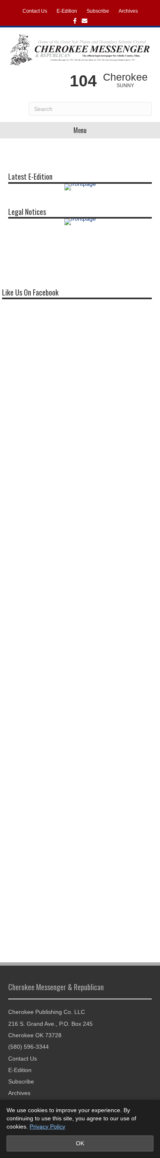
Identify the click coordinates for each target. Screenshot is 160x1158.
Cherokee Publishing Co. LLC (46, 1012)
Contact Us (35, 11)
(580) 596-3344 (28, 1046)
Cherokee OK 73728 (35, 1035)
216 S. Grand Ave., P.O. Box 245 (50, 1023)
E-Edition (67, 11)
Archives (128, 11)
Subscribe (98, 11)
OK (80, 1143)
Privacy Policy (47, 1126)
